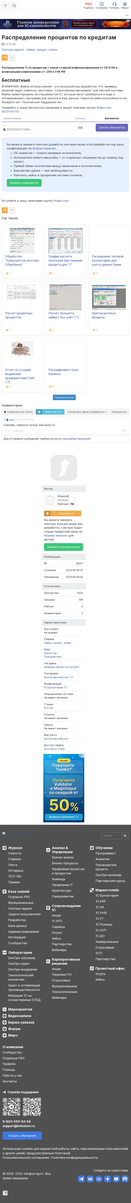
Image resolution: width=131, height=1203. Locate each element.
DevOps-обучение (21, 958)
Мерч (13, 1035)
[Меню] (5, 5)
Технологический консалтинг (20, 977)
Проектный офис (110, 968)
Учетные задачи (20, 908)
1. (4, 419)
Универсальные (107, 941)
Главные (14, 859)
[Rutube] (124, 1179)
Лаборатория (20, 952)
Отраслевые (61, 980)
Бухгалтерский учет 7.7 (58, 677)
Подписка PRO (19, 897)
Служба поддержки (23, 1092)
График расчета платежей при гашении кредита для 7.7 (65, 260)
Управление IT (62, 885)
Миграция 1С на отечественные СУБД (24, 998)
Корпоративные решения (66, 961)
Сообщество (17, 943)
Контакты (10, 1081)
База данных (17, 926)
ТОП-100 (14, 876)
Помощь (9, 1069)
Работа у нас (12, 1075)
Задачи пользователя (24, 914)
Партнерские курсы (110, 881)
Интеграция (17, 937)
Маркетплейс (107, 890)
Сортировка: (86, 411)
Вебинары (59, 950)
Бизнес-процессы (65, 863)
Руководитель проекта (106, 867)
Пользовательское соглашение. (26, 1157)
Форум (14, 1029)
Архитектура (61, 890)
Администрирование (23, 931)
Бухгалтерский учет (56, 738)
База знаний (18, 891)
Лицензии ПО (62, 974)
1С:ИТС (57, 921)
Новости (14, 853)
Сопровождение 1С (66, 908)
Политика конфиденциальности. (75, 1157)
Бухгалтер (50, 653)
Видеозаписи (19, 1016)
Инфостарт (61, 200)
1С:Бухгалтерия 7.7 (55, 687)
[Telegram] (81, 1179)
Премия (14, 882)
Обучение (104, 848)
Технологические (64, 992)
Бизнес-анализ (63, 857)
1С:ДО (100, 936)
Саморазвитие (63, 896)
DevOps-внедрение (22, 969)
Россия (48, 707)
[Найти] (125, 835)
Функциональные (20, 902)
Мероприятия (20, 1009)
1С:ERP (101, 901)
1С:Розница (104, 924)
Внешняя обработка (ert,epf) (61, 667)
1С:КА (100, 907)
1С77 (99, 953)
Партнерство (62, 944)
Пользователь (52, 656)
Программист (106, 853)
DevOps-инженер (108, 875)
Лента (12, 865)
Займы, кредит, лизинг (57, 642)
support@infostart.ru (19, 1126)
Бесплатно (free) (54, 749)
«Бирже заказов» (44, 148)
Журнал (15, 848)
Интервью (16, 870)
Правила (9, 1064)
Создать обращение (22, 1135)
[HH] (98, 1179)
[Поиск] (14, 5)
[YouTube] (116, 1179)
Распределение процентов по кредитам (59, 37)
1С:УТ (100, 918)
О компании (13, 1047)
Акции (56, 915)
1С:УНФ (101, 913)
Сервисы (58, 927)
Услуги (57, 932)
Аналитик (103, 859)
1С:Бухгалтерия (107, 895)
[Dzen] (107, 1179)
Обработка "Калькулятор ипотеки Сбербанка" (22, 260)
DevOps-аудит (19, 963)
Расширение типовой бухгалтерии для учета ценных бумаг (107, 260)
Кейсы (56, 938)
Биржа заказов (21, 1022)
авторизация (81, 438)
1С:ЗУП (101, 930)
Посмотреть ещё (64, 397)
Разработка (17, 920)
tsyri (11, 419)
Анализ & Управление (62, 850)
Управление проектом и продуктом (68, 871)
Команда (58, 879)
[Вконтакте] (90, 1179)
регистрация (63, 438)
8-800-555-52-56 (17, 1121)
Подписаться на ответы (19, 411)
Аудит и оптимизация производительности (24, 988)
